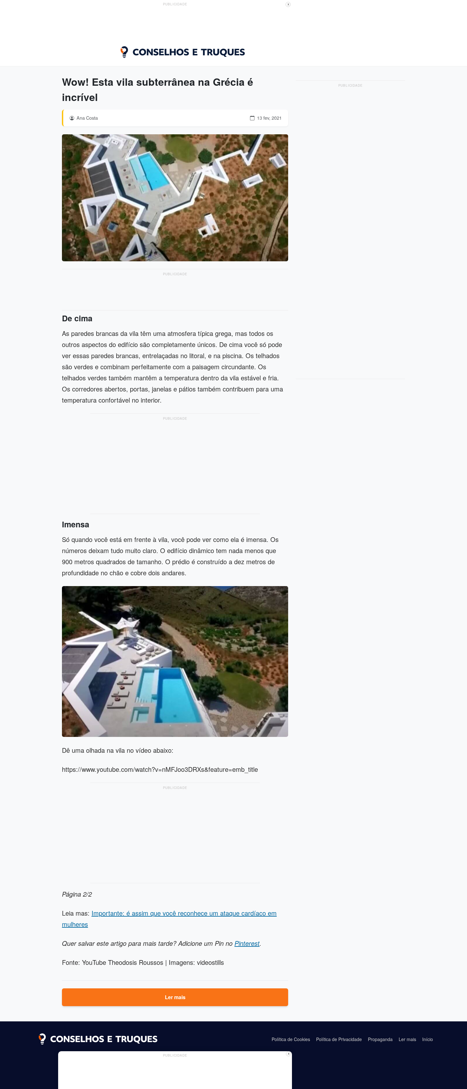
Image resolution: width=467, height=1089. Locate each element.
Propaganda (380, 1039)
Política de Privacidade (339, 1039)
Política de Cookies (291, 1039)
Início (427, 1039)
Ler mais (175, 997)
